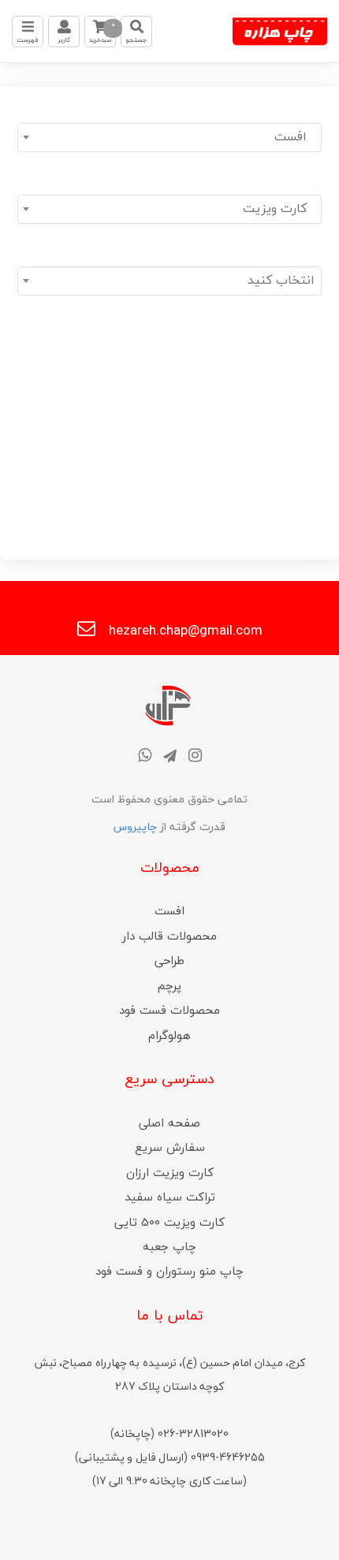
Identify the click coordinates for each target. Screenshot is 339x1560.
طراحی (169, 960)
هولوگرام (169, 1035)
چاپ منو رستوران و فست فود (169, 1270)
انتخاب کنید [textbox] (281, 280)
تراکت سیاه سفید (170, 1196)
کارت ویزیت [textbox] (279, 208)
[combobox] (169, 137)
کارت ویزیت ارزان (170, 1172)
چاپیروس (135, 826)
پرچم (169, 985)
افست (169, 910)
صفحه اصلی (169, 1122)
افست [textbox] (294, 136)
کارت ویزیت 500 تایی (169, 1222)
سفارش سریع (170, 1147)
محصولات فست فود (169, 1010)
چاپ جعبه (169, 1246)
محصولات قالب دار (169, 935)
